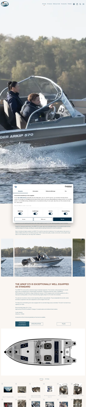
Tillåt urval (43, 219)
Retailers (70, 4)
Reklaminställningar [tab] (50, 191)
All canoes (49, 4)
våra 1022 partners (22, 197)
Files (63, 324)
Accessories (64, 4)
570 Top (41, 379)
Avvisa (23, 219)
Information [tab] (35, 191)
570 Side (47, 379)
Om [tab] (66, 191)
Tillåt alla (62, 219)
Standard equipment (22, 324)
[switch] (35, 214)
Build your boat (56, 4)
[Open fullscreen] (68, 242)
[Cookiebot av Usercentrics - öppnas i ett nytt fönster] (66, 187)
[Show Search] (80, 4)
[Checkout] (77, 4)
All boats (44, 4)
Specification (36, 324)
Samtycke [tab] (20, 191)
